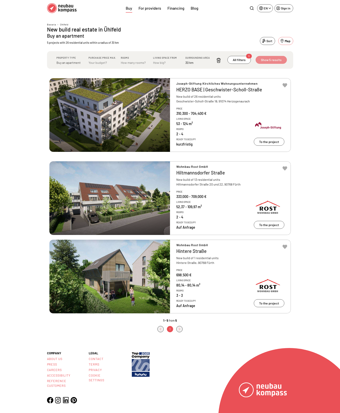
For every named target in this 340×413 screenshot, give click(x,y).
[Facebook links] (50, 400)
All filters (241, 59)
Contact (96, 359)
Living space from (165, 57)
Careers (54, 370)
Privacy (95, 370)
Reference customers (57, 383)
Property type (66, 57)
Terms (94, 364)
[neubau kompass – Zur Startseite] (62, 8)
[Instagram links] (58, 400)
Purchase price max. (102, 57)
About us (55, 359)
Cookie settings (96, 377)
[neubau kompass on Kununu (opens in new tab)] (141, 364)
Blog (194, 8)
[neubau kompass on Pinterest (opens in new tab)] (74, 400)
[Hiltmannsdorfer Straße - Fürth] (170, 198)
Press (52, 364)
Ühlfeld (64, 24)
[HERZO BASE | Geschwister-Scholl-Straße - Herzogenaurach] (170, 115)
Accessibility (58, 375)
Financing (175, 8)
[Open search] (252, 8)
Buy (129, 8)
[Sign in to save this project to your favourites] (285, 85)
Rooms (125, 57)
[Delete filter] (218, 60)
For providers (150, 8)
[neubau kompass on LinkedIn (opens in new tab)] (66, 400)
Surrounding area (197, 57)
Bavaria (51, 24)
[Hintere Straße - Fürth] (170, 276)
